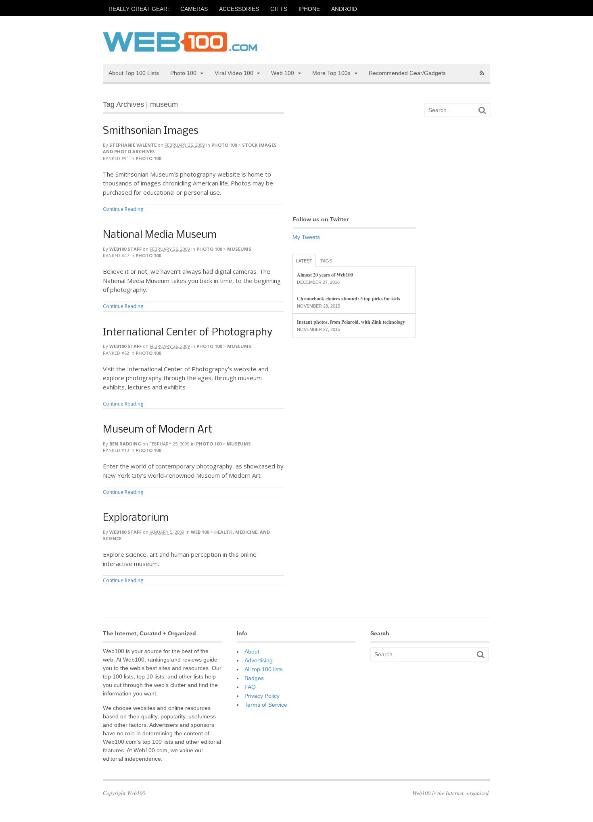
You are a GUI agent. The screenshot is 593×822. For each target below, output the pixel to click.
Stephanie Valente (133, 145)
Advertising (258, 660)
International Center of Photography (187, 332)
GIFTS (278, 9)
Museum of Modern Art (157, 430)
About (251, 651)
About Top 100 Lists (134, 73)
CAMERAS (194, 9)
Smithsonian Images (150, 131)
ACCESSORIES (239, 9)
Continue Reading (123, 209)
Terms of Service (265, 704)
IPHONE (309, 9)
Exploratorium (136, 518)
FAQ (250, 687)
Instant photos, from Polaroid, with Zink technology (351, 321)
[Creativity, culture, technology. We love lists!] (180, 47)
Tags (326, 260)
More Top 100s (331, 73)
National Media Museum (160, 235)
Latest (304, 260)
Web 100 (282, 73)
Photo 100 (183, 73)
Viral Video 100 (234, 73)
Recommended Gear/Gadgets (407, 73)
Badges (254, 678)
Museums (239, 249)
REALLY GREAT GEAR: (139, 9)
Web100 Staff (125, 249)
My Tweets (306, 237)
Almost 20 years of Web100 (325, 274)
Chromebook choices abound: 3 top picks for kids (348, 298)
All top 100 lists (263, 669)
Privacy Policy (262, 696)
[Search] (482, 110)
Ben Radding (125, 444)
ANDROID (344, 9)
